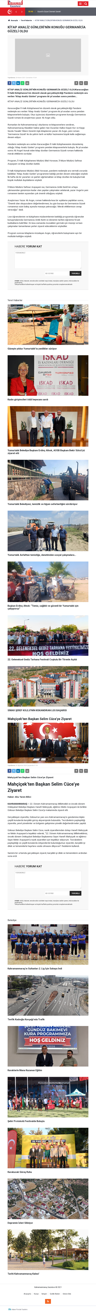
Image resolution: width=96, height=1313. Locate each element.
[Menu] (80, 4)
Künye (36, 1294)
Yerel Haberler (26, 20)
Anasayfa (14, 20)
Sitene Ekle (67, 1294)
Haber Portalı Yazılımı (19, 1309)
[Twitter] (14, 83)
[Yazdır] (27, 83)
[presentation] (16, 11)
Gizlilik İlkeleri (55, 1294)
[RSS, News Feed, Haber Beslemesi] (48, 1301)
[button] (76, 83)
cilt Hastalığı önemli (45, 11)
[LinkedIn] (18, 83)
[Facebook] (9, 83)
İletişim (44, 1294)
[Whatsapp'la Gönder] (22, 83)
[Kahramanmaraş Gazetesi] (15, 3)
